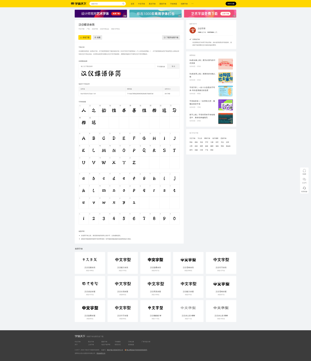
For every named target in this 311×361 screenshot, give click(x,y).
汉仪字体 (95, 29)
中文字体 (141, 3)
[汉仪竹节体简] (221, 258)
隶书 (191, 150)
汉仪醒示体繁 (188, 291)
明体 (222, 146)
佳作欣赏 (192, 66)
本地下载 (86, 37)
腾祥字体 (207, 138)
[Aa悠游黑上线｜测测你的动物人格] (225, 77)
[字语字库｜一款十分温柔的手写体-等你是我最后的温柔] (225, 91)
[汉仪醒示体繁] (188, 282)
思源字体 (223, 138)
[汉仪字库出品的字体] (193, 30)
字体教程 (118, 341)
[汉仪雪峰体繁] (221, 282)
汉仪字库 (202, 28)
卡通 (211, 142)
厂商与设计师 (146, 341)
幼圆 (196, 150)
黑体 (211, 150)
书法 (222, 142)
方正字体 (192, 138)
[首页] (80, 3)
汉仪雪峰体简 (188, 267)
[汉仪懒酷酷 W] (155, 306)
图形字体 (163, 3)
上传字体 (91, 344)
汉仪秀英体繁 (155, 291)
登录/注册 (231, 3)
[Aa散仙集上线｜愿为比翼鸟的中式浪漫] (225, 64)
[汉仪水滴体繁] (123, 282)
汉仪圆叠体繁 (89, 315)
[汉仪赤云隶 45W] (188, 306)
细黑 (201, 146)
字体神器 (173, 3)
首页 (132, 3)
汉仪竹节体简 (221, 267)
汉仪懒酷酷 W (155, 315)
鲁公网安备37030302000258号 (137, 350)
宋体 (191, 142)
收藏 (98, 37)
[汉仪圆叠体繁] (90, 306)
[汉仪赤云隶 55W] (221, 306)
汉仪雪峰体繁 (221, 291)
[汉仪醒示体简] (123, 258)
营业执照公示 (101, 353)
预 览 (173, 66)
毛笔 (201, 142)
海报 (217, 146)
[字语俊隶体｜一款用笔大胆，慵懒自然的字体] (225, 104)
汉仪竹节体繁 (122, 315)
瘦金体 (228, 146)
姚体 (206, 146)
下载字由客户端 (172, 37)
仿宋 (227, 142)
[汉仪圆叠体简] (155, 258)
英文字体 (152, 3)
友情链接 (131, 344)
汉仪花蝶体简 (89, 267)
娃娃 (196, 146)
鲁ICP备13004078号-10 (115, 350)
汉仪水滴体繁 (122, 291)
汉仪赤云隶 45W (188, 315)
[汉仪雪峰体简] (188, 258)
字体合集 (131, 341)
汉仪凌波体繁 (89, 291)
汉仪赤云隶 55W (221, 315)
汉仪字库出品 (104, 29)
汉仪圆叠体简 (155, 267)
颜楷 (211, 146)
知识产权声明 (105, 344)
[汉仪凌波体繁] (90, 282)
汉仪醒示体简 (122, 267)
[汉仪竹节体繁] (123, 306)
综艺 (217, 142)
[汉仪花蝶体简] (90, 258)
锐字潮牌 (215, 138)
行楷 (201, 150)
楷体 (196, 142)
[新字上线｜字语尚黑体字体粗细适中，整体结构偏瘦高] (225, 118)
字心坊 (200, 138)
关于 (76, 344)
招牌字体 (184, 3)
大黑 (191, 146)
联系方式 (118, 344)
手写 (206, 142)
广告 (88, 29)
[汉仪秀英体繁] (155, 282)
